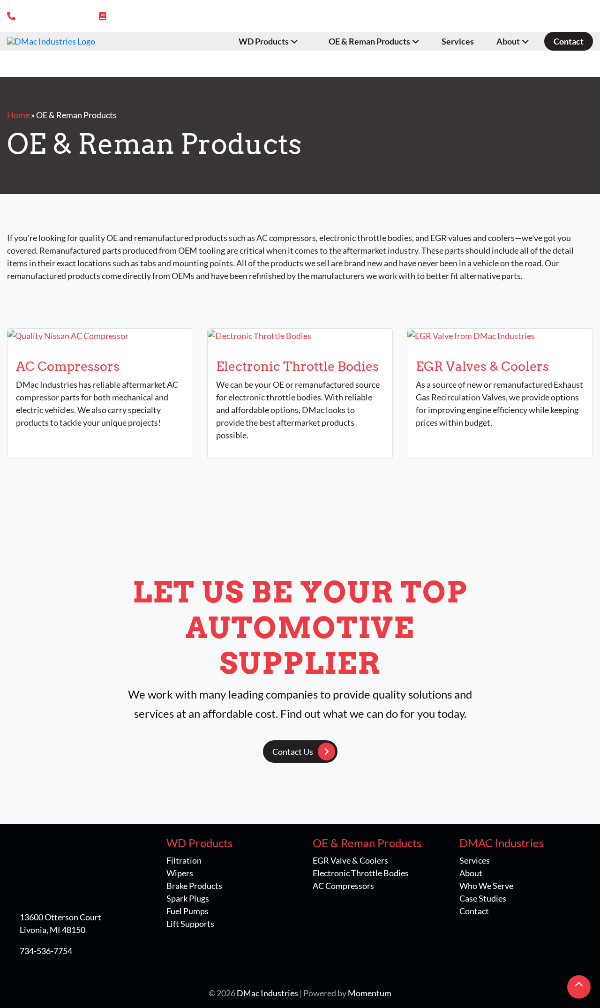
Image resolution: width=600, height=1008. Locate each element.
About (508, 41)
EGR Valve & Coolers (350, 860)
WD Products (264, 41)
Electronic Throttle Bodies (361, 873)
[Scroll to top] (579, 987)
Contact (569, 41)
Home (18, 115)
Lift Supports (190, 923)
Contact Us (292, 751)
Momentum (369, 993)
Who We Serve (486, 885)
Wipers (179, 873)
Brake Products (194, 885)
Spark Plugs (187, 898)
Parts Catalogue (143, 16)
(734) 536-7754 (50, 16)
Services (458, 41)
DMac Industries (267, 993)
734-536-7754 (46, 951)
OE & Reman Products (369, 41)
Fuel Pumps (187, 911)
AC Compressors (343, 885)
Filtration (184, 860)
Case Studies (482, 898)
